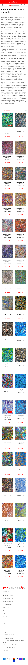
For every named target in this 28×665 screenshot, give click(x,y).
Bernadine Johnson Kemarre (7, 129)
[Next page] (17, 583)
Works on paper (6, 619)
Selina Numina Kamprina (21, 390)
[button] (2, 5)
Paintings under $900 (8, 601)
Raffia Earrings (6, 613)
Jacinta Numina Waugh (7, 389)
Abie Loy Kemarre (7, 337)
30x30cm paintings (7, 604)
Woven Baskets (6, 616)
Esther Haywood (7, 415)
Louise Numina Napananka (21, 338)
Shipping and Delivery (8, 595)
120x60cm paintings (7, 610)
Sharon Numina (7, 442)
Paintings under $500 (8, 598)
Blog (4, 623)
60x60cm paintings (7, 607)
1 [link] (10, 583)
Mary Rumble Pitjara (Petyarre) (20, 313)
